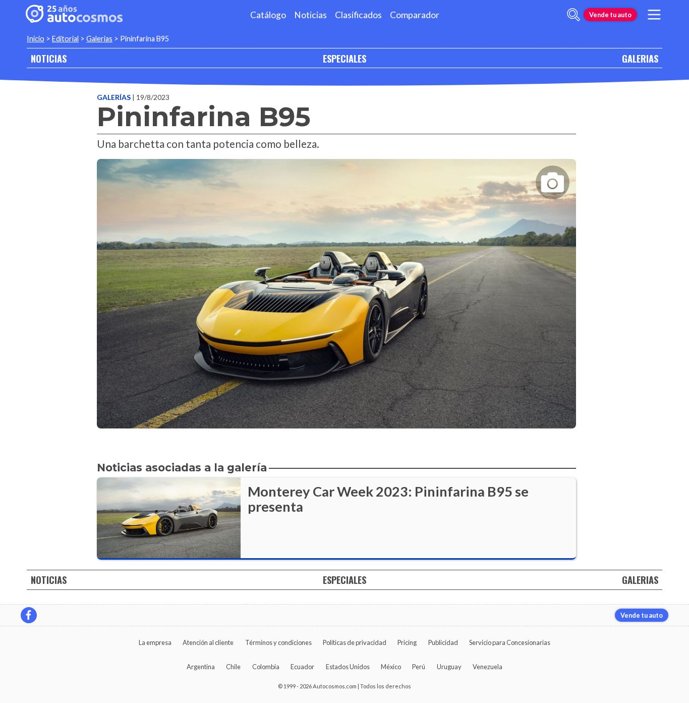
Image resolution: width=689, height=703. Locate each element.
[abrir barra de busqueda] (573, 15)
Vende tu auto (610, 15)
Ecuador (302, 667)
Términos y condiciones (278, 642)
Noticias (310, 15)
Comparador (414, 15)
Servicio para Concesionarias (509, 642)
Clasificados (358, 15)
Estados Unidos (348, 667)
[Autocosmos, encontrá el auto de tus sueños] (74, 14)
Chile (233, 667)
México (391, 667)
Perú (418, 667)
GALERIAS (640, 58)
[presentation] (336, 284)
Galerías (114, 97)
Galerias (99, 38)
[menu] (654, 14)
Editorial (65, 38)
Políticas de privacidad (354, 642)
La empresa (155, 642)
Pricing (407, 642)
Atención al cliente (208, 642)
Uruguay (449, 667)
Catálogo (268, 15)
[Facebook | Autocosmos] (29, 615)
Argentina (201, 667)
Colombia (265, 667)
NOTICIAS (49, 58)
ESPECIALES (344, 58)
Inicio (35, 38)
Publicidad (443, 642)
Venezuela (487, 667)
